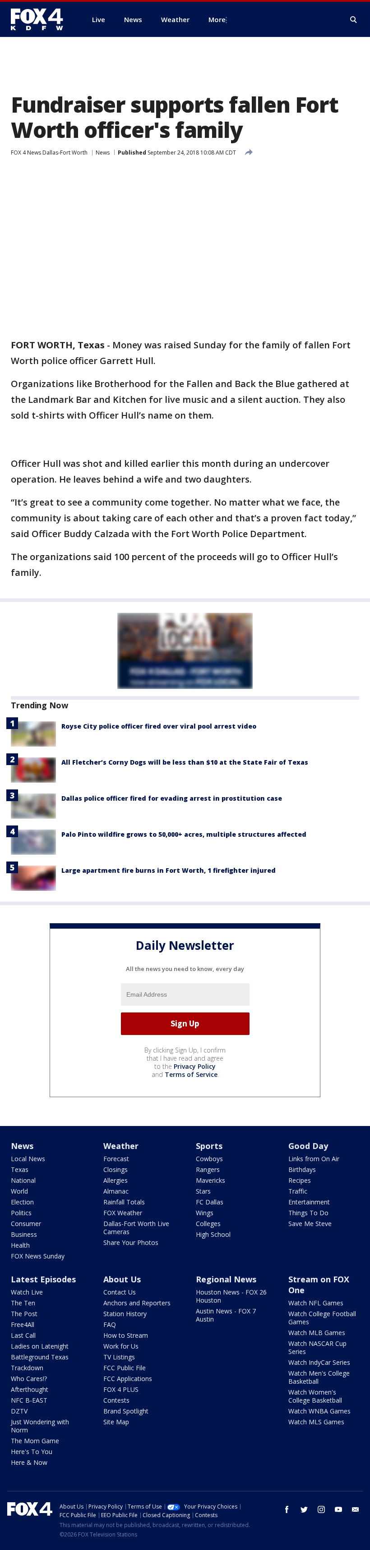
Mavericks (210, 1180)
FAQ (109, 1324)
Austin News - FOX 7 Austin (226, 1315)
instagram (321, 1509)
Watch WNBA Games (319, 1411)
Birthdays (302, 1169)
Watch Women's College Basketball (315, 1396)
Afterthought (29, 1389)
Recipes (299, 1180)
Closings (115, 1169)
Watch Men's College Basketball (319, 1377)
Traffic (297, 1191)
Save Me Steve (310, 1223)
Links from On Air (313, 1158)
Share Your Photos (130, 1242)
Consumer (26, 1223)
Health (20, 1245)
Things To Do (308, 1212)
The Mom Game (35, 1440)
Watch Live (27, 1292)
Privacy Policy (195, 1066)
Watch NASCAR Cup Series (317, 1347)
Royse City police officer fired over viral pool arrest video (158, 726)
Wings (204, 1212)
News (103, 152)
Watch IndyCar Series (319, 1362)
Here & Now (29, 1462)
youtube (338, 1509)
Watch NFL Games (315, 1303)
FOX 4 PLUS (121, 1389)
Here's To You (31, 1451)
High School (213, 1234)
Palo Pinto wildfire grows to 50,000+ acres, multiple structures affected (183, 834)
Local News (28, 1158)
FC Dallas (209, 1202)
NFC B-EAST (29, 1400)
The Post (24, 1313)
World (19, 1191)
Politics (21, 1212)
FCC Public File (124, 1367)
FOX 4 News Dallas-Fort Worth (49, 152)
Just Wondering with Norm (40, 1426)
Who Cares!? (29, 1378)
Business (24, 1234)
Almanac (116, 1191)
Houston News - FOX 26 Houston (231, 1296)
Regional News (226, 1279)
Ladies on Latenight (40, 1346)
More (217, 19)
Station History (125, 1313)
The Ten (23, 1303)
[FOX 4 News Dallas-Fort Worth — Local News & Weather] (40, 19)
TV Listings (119, 1357)
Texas (19, 1169)
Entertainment (309, 1202)
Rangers (208, 1169)
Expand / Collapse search (353, 20)
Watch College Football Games (322, 1317)
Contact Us (119, 1292)
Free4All (22, 1324)
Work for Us (121, 1346)
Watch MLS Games (316, 1422)
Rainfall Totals (124, 1202)
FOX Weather (122, 1212)
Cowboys (209, 1158)
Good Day (308, 1145)
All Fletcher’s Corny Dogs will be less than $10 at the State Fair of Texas (184, 762)
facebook (287, 1509)
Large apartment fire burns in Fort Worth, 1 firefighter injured (168, 870)
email (355, 1509)
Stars (203, 1191)
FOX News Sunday (38, 1256)
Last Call (23, 1335)
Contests (116, 1400)
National (23, 1180)
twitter (304, 1509)
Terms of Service (191, 1074)
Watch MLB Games (316, 1332)
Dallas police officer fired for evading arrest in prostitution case (171, 798)
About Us (122, 1279)
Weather (121, 1145)
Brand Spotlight (125, 1411)
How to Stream (125, 1335)
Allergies (115, 1180)
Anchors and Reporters (137, 1303)
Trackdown (27, 1367)
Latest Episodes (43, 1279)
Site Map (116, 1422)
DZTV (19, 1411)
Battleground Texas (40, 1357)
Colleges (208, 1223)
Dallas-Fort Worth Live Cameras (136, 1227)
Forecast (116, 1158)
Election (22, 1202)
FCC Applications (127, 1378)
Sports (209, 1145)
